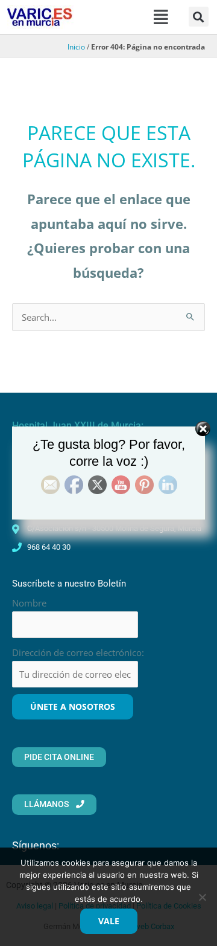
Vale (108, 921)
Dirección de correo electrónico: (78, 652)
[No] (202, 897)
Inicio (76, 46)
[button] (161, 17)
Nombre (29, 603)
